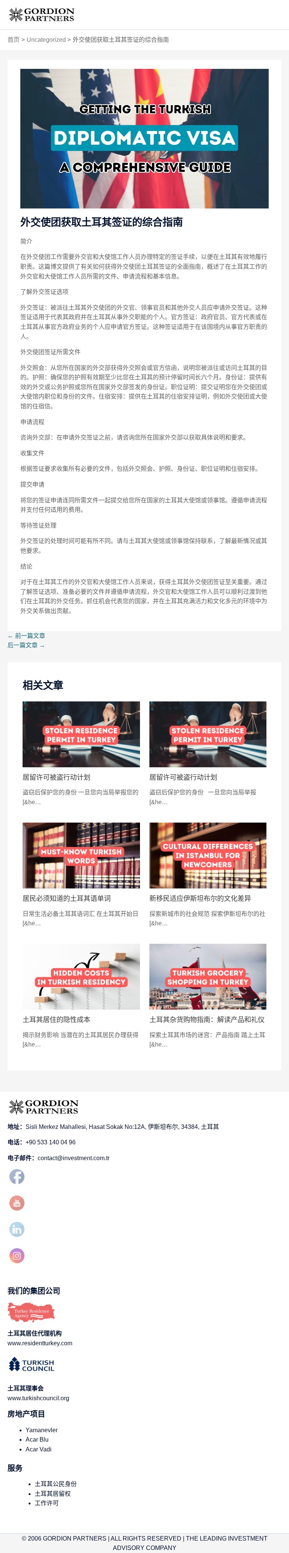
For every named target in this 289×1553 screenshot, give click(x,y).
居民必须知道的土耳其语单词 (67, 898)
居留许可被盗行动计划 (56, 777)
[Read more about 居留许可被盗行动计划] (81, 733)
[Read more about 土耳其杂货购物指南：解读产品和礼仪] (208, 976)
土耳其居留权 (53, 1494)
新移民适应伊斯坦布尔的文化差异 (200, 898)
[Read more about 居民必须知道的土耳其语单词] (81, 855)
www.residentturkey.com (40, 1343)
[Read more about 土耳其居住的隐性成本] (81, 976)
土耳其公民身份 (56, 1484)
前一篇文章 (26, 636)
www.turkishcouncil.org (38, 1398)
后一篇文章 (26, 645)
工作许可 (47, 1503)
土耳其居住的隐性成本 (56, 1020)
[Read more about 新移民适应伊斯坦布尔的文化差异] (208, 855)
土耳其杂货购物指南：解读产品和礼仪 (207, 1020)
